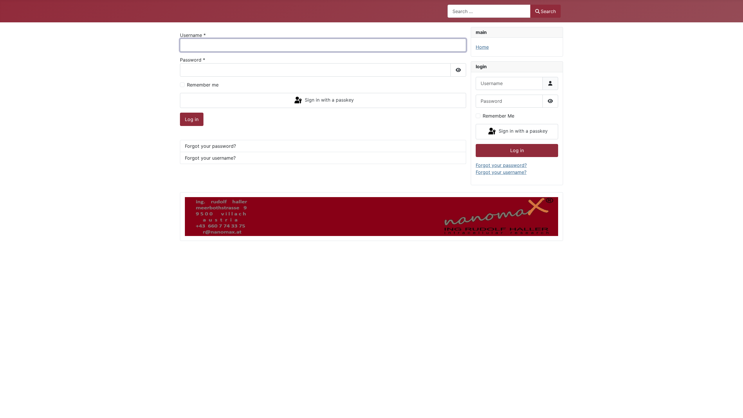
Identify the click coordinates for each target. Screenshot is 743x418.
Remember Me (498, 116)
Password (192, 60)
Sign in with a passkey (328, 100)
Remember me (203, 85)
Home (482, 47)
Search (548, 11)
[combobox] (489, 11)
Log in (192, 119)
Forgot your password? (210, 146)
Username (193, 35)
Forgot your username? (210, 158)
